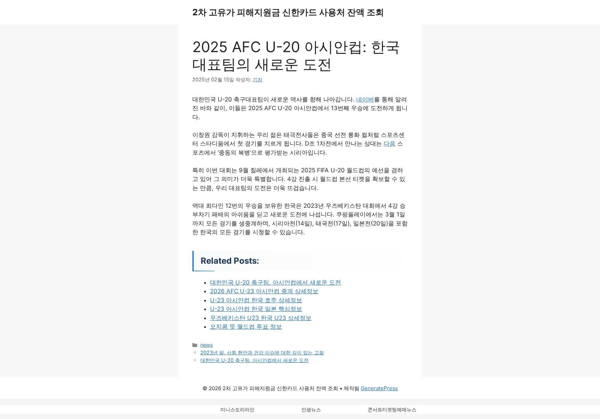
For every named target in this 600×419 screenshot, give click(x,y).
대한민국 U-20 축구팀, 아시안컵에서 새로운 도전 (254, 360)
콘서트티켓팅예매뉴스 (392, 409)
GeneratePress (379, 388)
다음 (389, 143)
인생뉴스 (311, 409)
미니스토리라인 (237, 409)
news (206, 345)
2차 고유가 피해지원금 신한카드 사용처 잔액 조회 (288, 12)
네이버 (365, 99)
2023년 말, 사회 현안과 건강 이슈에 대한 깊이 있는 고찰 (262, 352)
